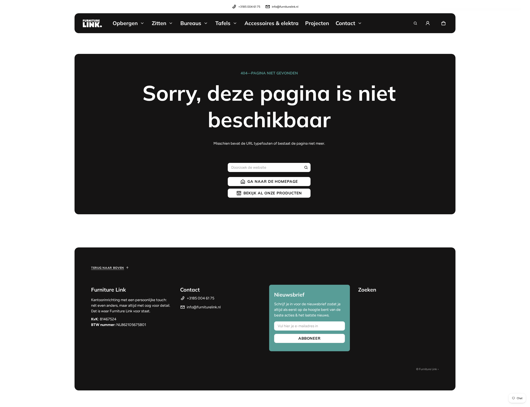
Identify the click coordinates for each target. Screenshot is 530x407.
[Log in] (427, 23)
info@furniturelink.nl (285, 6)
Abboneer (309, 338)
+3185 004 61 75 (249, 6)
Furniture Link (428, 369)
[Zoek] (306, 167)
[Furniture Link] (92, 23)
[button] (415, 23)
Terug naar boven (107, 268)
